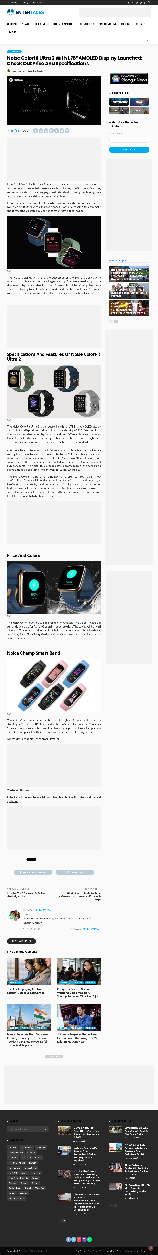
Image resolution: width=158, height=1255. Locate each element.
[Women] (118, 110)
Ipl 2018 (13, 1173)
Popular (12, 1183)
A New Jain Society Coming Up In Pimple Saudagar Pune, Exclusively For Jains (136, 1149)
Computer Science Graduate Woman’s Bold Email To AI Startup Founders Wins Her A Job (78, 992)
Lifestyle (41, 24)
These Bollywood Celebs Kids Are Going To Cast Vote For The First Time (137, 1169)
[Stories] (139, 110)
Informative (108, 24)
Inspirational (31, 1167)
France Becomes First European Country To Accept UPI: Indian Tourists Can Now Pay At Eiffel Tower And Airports (27, 1039)
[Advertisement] (115, 12)
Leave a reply (20, 941)
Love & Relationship (18, 1178)
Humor (32, 1162)
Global (126, 24)
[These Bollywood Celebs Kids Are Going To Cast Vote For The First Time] (115, 1167)
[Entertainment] (118, 102)
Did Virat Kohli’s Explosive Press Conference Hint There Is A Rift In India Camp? (79, 896)
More (12, 32)
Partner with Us (107, 1251)
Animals (12, 1147)
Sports (140, 24)
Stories (63, 983)
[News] (139, 102)
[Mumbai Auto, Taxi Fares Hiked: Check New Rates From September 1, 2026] (64, 1130)
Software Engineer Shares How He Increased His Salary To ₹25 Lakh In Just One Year (77, 1037)
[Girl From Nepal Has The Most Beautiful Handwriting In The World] (115, 1186)
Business (14, 1028)
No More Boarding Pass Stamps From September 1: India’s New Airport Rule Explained (86, 1154)
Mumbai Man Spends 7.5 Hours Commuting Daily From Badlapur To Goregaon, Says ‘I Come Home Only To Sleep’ (86, 1177)
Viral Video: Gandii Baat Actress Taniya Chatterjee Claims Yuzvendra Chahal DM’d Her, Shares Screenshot (128, 308)
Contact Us (146, 1251)
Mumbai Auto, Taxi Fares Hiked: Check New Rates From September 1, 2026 (86, 1132)
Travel (28, 1188)
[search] (149, 2)
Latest (24, 1173)
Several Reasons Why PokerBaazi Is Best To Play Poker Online (136, 1131)
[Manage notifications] (150, 1248)
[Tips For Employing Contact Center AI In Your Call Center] (29, 971)
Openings (25, 2)
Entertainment (62, 24)
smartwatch (53, 184)
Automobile (26, 1147)
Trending (90, 983)
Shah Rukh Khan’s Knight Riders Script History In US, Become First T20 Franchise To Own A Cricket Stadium (129, 274)
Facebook (26, 739)
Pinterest (25, 790)
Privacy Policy (131, 1251)
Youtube (12, 790)
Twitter (54, 739)
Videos (12, 1193)
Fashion (31, 1152)
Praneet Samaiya (18, 71)
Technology (85, 24)
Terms (119, 1251)
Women (24, 1193)
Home (13, 24)
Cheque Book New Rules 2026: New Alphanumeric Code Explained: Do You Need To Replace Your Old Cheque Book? (86, 1202)
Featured (13, 1157)
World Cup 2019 (17, 1198)
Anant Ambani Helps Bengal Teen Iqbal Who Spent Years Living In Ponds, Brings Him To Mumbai (129, 291)
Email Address (115, 133)
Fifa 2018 (26, 1157)
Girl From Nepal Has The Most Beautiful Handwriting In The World (138, 1189)
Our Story (12, 2)
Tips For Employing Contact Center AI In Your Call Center (25, 990)
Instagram (41, 739)
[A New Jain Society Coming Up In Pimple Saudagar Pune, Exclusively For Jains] (115, 1147)
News (25, 24)
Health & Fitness (17, 1162)
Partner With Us (40, 2)
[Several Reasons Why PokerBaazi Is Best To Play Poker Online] (115, 1129)
